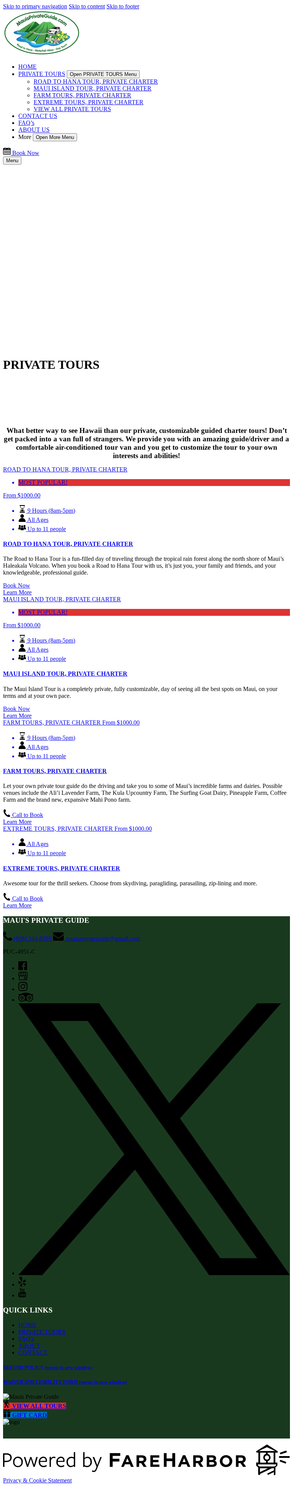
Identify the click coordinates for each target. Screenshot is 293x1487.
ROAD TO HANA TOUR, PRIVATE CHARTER (96, 81)
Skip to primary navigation (35, 6)
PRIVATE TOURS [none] (41, 74)
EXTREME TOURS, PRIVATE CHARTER (88, 102)
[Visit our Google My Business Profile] (23, 978)
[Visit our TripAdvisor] (25, 999)
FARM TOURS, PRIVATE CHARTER (82, 95)
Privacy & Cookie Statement (37, 1480)
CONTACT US (37, 116)
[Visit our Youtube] (22, 1295)
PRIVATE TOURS (41, 1332)
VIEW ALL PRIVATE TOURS (72, 109)
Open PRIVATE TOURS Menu (103, 74)
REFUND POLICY (47, 1367)
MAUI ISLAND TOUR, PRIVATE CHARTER (92, 88)
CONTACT (33, 1352)
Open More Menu (55, 137)
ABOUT (29, 1345)
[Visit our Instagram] (22, 989)
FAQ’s (26, 122)
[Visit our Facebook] (22, 968)
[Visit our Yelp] (22, 1284)
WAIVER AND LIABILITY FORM (65, 1382)
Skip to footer (122, 6)
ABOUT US (34, 129)
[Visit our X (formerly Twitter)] (154, 1273)
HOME (27, 66)
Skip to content (87, 6)
